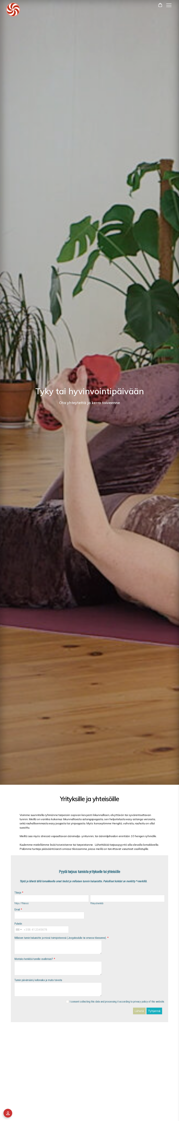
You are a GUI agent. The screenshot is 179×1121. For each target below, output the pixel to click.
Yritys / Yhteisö (21, 903)
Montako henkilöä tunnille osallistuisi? (33, 959)
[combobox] (19, 929)
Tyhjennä (154, 1011)
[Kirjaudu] (7, 1113)
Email (17, 909)
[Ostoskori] (160, 5)
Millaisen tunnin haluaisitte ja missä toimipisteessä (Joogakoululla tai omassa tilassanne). (60, 937)
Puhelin (18, 923)
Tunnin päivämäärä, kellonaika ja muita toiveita (38, 980)
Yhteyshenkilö (96, 903)
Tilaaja (17, 892)
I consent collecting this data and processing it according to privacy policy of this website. (117, 1001)
